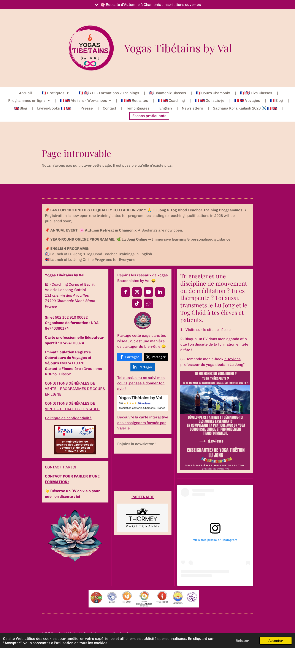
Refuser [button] (242, 641)
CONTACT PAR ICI (60, 467)
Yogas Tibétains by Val (178, 48)
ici (78, 496)
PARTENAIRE (143, 497)
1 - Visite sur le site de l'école (205, 329)
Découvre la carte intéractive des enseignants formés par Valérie (142, 422)
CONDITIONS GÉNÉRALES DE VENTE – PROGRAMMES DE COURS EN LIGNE (75, 388)
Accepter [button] (275, 641)
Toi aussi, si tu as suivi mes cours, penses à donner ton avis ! (141, 383)
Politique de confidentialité (68, 418)
